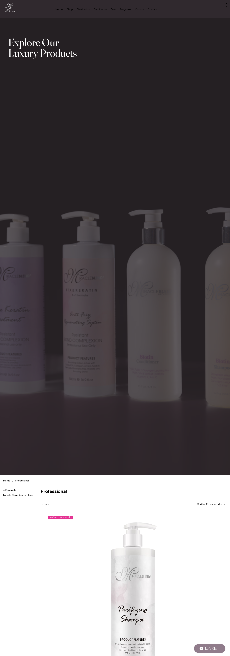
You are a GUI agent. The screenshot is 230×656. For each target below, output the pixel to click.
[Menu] (226, 6)
